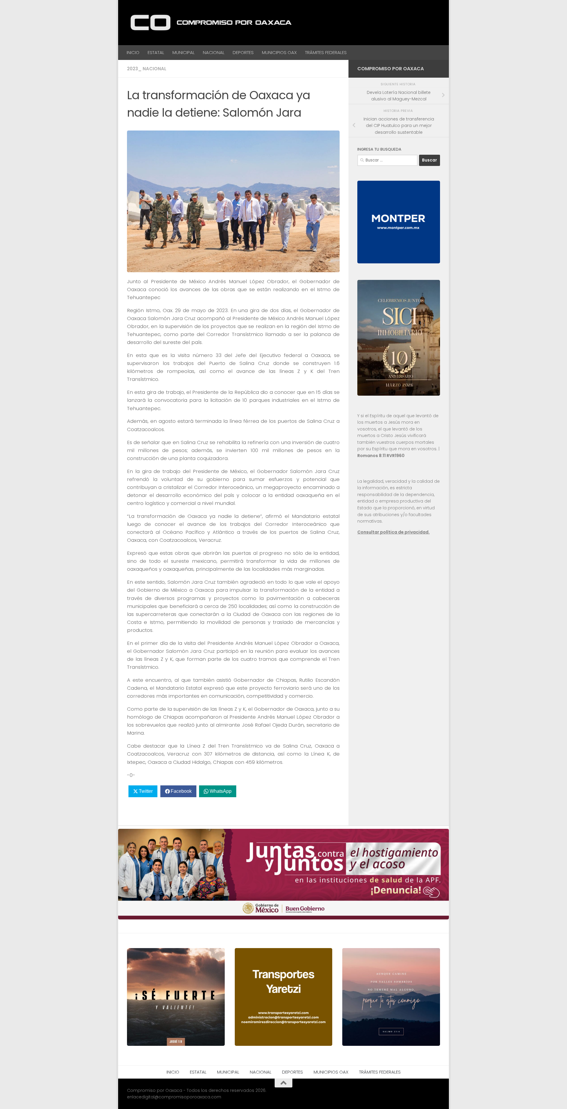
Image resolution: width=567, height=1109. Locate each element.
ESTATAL (156, 52)
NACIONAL (213, 52)
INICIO (133, 52)
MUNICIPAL (183, 52)
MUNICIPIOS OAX (279, 52)
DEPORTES (243, 52)
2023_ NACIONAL (146, 69)
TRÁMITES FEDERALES (326, 52)
